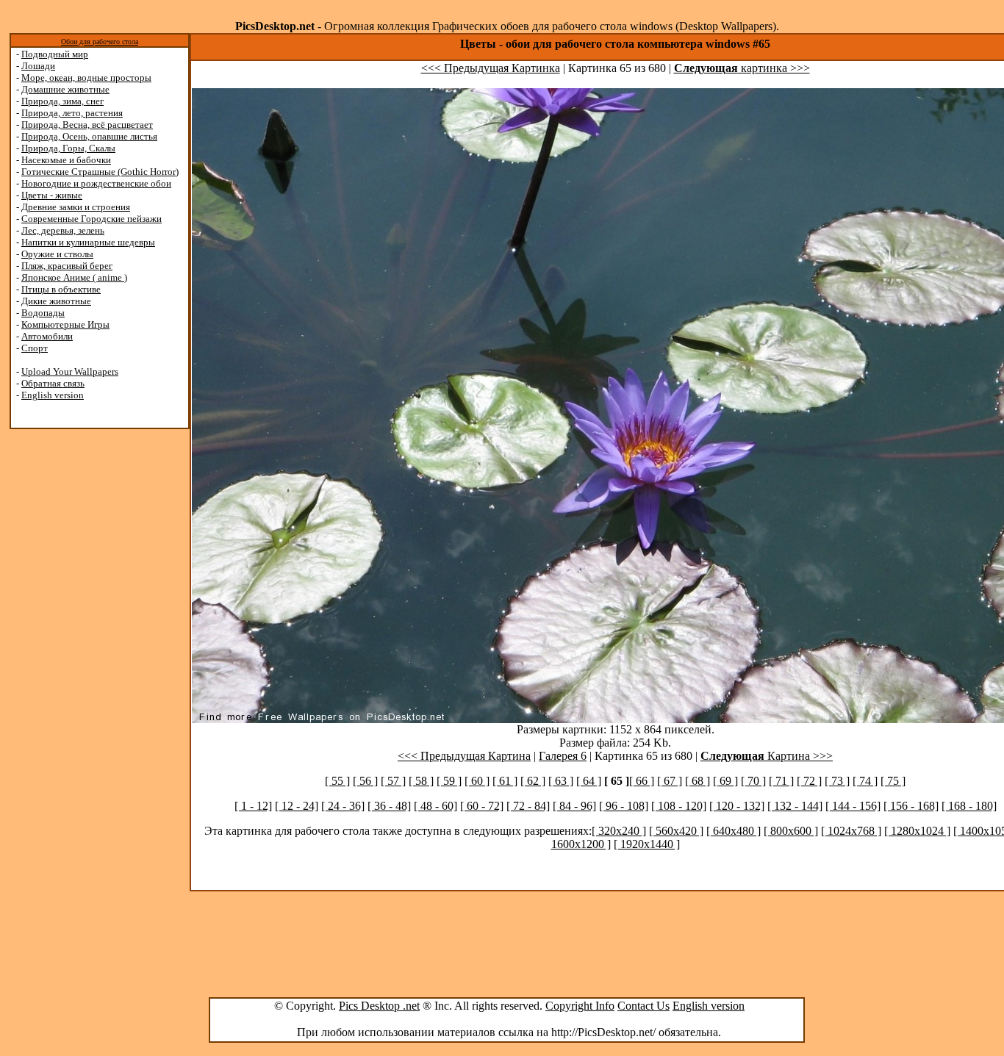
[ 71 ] (781, 781)
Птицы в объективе (61, 289)
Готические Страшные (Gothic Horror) (100, 171)
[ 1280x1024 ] (917, 831)
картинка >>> (742, 68)
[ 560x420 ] (676, 831)
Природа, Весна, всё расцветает (87, 124)
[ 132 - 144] (794, 806)
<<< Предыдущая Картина (464, 756)
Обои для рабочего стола (99, 41)
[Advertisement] (68, 662)
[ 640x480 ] (733, 831)
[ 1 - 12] (253, 806)
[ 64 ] (588, 781)
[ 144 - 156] (853, 806)
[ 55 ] (337, 781)
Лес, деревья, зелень (62, 230)
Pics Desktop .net (379, 1005)
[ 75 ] (893, 781)
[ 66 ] (641, 781)
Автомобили (47, 336)
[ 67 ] (669, 781)
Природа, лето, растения (72, 112)
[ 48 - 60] (435, 806)
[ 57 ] (393, 781)
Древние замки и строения (75, 206)
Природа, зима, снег (62, 101)
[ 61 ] (504, 781)
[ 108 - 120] (678, 806)
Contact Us (643, 1005)
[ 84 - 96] (574, 806)
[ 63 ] (560, 781)
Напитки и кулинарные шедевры (88, 242)
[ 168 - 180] (969, 806)
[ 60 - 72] (481, 806)
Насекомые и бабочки (66, 159)
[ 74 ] (865, 781)
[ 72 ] (809, 781)
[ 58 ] (421, 781)
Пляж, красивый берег (66, 265)
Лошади (38, 65)
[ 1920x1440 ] (647, 844)
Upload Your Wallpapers (69, 371)
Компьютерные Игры (65, 324)
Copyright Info (579, 1005)
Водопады (43, 312)
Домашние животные (65, 89)
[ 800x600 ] (791, 831)
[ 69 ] (725, 781)
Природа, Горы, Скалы (68, 148)
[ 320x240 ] (619, 831)
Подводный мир (54, 54)
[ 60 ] (477, 781)
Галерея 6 (563, 756)
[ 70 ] (753, 781)
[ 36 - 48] (389, 806)
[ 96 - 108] (623, 806)
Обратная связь (53, 383)
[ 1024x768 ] (851, 831)
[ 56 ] (365, 781)
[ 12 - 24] (296, 806)
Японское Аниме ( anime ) (74, 277)
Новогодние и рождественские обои (96, 183)
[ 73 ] (837, 781)
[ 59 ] (449, 781)
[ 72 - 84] (528, 806)
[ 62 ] (532, 781)
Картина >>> (766, 756)
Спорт (34, 347)
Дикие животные (56, 300)
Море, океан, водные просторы (86, 77)
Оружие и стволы (57, 253)
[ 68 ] (697, 781)
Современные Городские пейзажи (91, 218)
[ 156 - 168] (911, 806)
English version (52, 395)
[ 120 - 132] (736, 806)
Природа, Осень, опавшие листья (89, 136)
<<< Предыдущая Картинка (490, 68)
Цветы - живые (51, 195)
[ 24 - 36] (343, 806)
